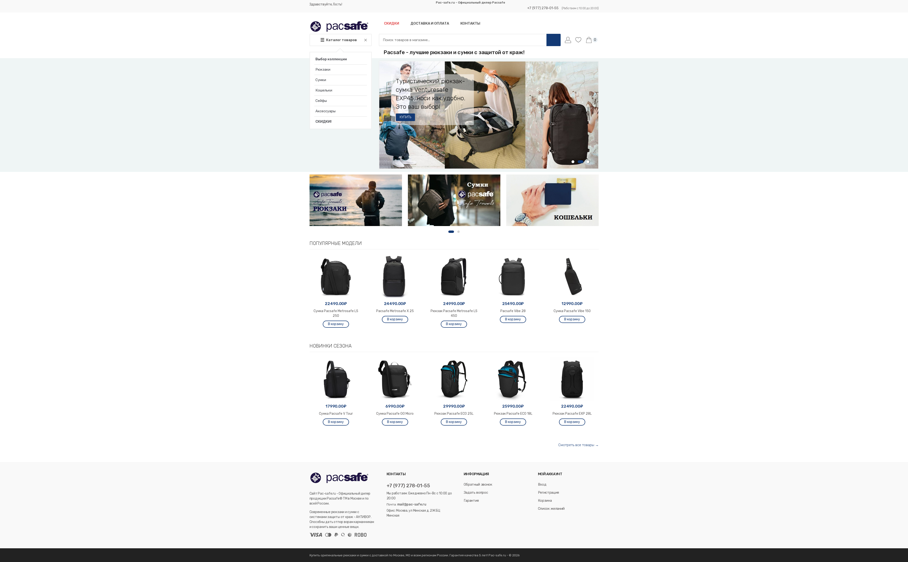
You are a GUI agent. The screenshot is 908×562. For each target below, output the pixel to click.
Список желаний (551, 508)
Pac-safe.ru (497, 555)
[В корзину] (336, 324)
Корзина (545, 500)
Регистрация (548, 492)
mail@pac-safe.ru (411, 504)
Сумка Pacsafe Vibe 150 (572, 311)
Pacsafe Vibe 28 (513, 311)
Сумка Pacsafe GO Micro (395, 414)
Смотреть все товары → (578, 445)
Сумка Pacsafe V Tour (336, 414)
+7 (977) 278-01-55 (543, 8)
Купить (405, 117)
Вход (542, 484)
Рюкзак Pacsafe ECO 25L (453, 414)
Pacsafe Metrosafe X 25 (395, 311)
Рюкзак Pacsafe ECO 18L (513, 414)
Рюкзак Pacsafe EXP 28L (572, 414)
